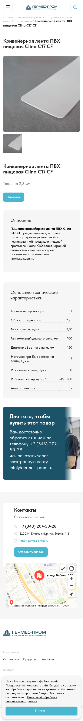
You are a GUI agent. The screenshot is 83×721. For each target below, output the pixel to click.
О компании (11, 659)
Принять (41, 711)
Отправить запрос (30, 551)
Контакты (48, 659)
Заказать (13, 197)
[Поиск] (75, 7)
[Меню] (8, 7)
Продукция (30, 659)
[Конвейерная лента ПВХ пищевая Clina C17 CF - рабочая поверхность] (41, 58)
